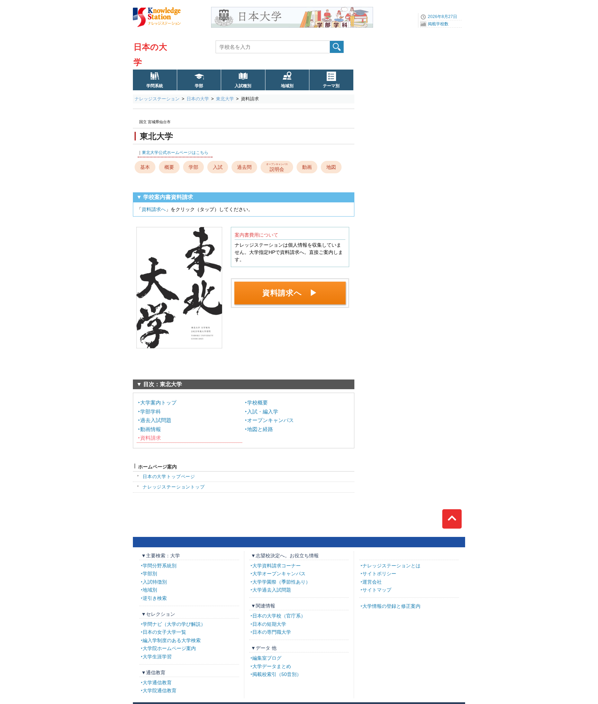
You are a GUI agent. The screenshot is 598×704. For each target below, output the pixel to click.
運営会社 (372, 582)
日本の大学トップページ (169, 476)
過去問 (244, 167)
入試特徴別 (155, 582)
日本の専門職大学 (271, 632)
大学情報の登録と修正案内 (391, 606)
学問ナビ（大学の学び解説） (174, 624)
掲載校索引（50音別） (276, 674)
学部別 (150, 573)
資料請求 (150, 438)
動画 (307, 167)
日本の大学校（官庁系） (279, 616)
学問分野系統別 (159, 565)
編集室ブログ (266, 658)
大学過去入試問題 (271, 590)
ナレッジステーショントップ (174, 487)
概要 (169, 167)
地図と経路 (260, 429)
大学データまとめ (271, 666)
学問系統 (154, 85)
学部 (199, 85)
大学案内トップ (158, 402)
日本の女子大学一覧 (164, 632)
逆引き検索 (155, 598)
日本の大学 (198, 98)
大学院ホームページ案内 (169, 648)
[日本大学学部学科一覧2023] (292, 9)
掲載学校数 (438, 23)
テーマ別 (331, 85)
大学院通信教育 (159, 690)
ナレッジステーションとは (391, 565)
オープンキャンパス (270, 420)
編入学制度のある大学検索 (172, 640)
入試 (218, 167)
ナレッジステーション (157, 98)
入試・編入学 (262, 411)
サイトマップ (376, 590)
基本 (145, 167)
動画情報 (150, 429)
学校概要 (257, 402)
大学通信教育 (157, 682)
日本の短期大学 (269, 624)
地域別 (287, 85)
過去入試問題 (155, 420)
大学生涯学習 (157, 656)
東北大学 (225, 98)
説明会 (277, 167)
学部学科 (150, 411)
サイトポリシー (379, 573)
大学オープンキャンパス (279, 573)
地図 (331, 167)
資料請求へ (154, 209)
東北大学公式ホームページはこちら (175, 152)
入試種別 (243, 85)
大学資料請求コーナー (276, 565)
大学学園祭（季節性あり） (281, 582)
